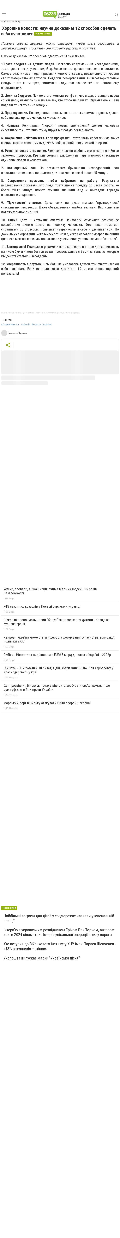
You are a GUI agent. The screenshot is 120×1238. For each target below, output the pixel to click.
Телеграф (6, 320)
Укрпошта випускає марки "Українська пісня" (42, 958)
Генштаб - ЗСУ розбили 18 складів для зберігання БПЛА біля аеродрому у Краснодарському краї (58, 670)
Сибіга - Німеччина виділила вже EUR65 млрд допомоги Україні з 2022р (57, 655)
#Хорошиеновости (10, 324)
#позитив (47, 324)
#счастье (36, 324)
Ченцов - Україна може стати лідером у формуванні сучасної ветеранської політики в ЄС (59, 639)
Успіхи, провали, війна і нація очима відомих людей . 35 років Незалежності (50, 591)
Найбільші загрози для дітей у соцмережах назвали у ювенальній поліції (59, 918)
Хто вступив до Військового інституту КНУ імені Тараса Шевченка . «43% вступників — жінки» (60, 946)
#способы (25, 324)
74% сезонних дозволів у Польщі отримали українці (42, 606)
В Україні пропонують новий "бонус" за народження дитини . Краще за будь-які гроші (56, 622)
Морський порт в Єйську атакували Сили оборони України (47, 703)
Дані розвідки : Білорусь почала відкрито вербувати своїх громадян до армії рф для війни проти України (57, 687)
